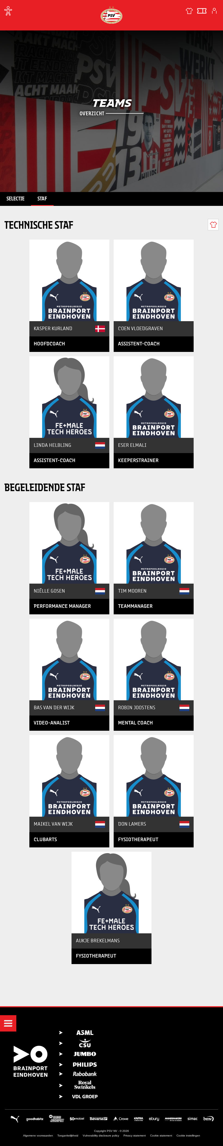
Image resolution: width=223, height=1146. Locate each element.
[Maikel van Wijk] (69, 776)
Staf (42, 198)
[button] (8, 1023)
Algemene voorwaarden (38, 1135)
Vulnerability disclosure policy (101, 1135)
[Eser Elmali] (154, 397)
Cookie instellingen (188, 1135)
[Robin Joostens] (154, 659)
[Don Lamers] (154, 776)
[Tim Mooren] (154, 543)
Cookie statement (161, 1135)
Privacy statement (134, 1135)
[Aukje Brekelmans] (111, 892)
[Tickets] (201, 10)
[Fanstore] (189, 10)
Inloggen (214, 10)
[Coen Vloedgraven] (154, 280)
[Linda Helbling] (69, 397)
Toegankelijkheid (67, 1135)
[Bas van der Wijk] (69, 659)
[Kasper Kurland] (69, 280)
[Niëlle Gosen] (69, 543)
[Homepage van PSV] (111, 15)
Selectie (15, 198)
